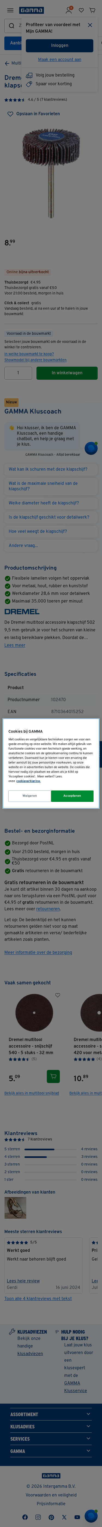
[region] (50, 763)
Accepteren (72, 796)
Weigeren (30, 796)
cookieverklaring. (28, 781)
